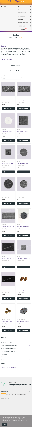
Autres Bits (4, 357)
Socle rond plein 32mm (8, 195)
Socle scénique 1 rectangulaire (23, 100)
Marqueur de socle (15, 71)
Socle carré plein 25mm (23, 258)
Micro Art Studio (21, 288)
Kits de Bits (4, 354)
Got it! (4, 424)
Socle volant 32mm (7, 131)
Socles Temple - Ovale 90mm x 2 (23, 290)
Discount (4, 98)
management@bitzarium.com (20, 385)
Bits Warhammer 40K (6, 343)
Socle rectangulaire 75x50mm (8, 258)
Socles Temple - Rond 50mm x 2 (8, 321)
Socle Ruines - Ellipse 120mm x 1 (23, 321)
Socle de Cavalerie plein (8, 226)
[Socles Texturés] (15, 62)
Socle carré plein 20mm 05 (8, 163)
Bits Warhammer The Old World (9, 348)
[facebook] (2, 402)
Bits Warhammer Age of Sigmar (9, 345)
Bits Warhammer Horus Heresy (9, 351)
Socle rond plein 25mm (23, 195)
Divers (2, 359)
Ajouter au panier (8, 108)
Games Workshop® (21, 319)
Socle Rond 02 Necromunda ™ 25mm (23, 226)
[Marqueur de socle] (15, 68)
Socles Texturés (15, 65)
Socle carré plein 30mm (23, 131)
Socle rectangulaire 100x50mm (8, 290)
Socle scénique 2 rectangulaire (8, 100)
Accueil (3, 338)
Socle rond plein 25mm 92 (23, 163)
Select (11, 78)
